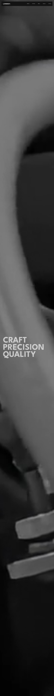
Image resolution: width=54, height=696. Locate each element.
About (39, 3)
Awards (28, 3)
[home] (15, 3)
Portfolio (33, 3)
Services (44, 3)
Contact (49, 3)
